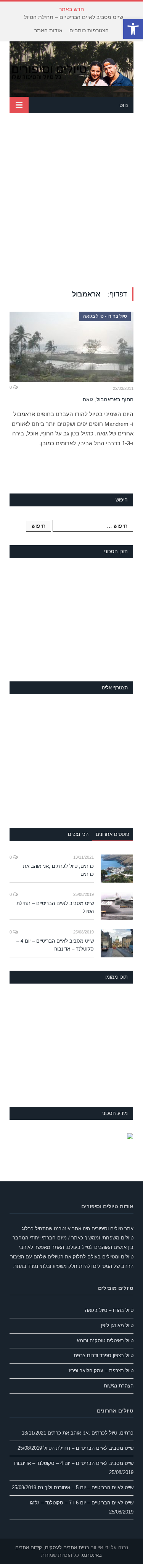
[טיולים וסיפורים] (71, 71)
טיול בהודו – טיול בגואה (109, 1310)
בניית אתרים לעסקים (67, 1547)
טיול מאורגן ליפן (117, 1325)
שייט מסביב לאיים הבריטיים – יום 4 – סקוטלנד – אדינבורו (55, 945)
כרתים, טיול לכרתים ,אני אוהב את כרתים (58, 870)
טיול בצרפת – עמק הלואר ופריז (101, 1370)
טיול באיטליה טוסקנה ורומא (105, 1340)
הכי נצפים (78, 834)
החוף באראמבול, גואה (108, 399)
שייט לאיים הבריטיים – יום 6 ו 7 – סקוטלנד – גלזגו (81, 1503)
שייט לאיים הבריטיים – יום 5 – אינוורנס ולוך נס (85, 1487)
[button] (133, 29)
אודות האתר (48, 30)
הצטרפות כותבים (89, 30)
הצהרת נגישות (118, 1386)
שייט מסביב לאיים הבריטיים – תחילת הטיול (73, 17)
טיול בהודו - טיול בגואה (105, 316)
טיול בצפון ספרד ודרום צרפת (103, 1355)
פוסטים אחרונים (112, 834)
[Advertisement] (71, 200)
